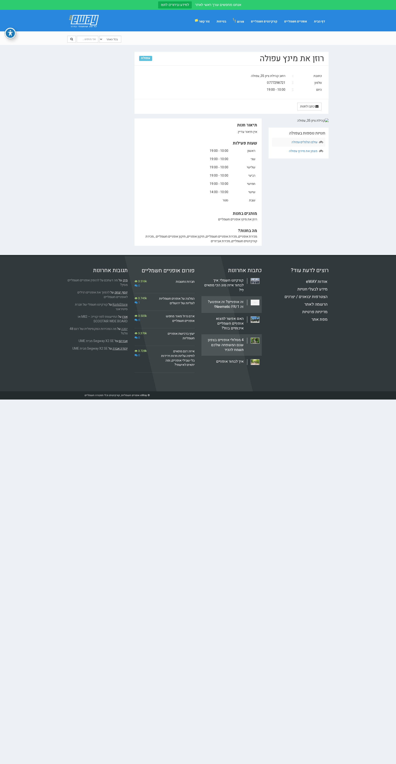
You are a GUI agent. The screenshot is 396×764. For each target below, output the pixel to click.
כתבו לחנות (307, 106)
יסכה (124, 328)
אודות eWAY (316, 282)
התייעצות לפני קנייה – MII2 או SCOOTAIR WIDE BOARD (103, 319)
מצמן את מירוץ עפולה (303, 151)
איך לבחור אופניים (230, 361)
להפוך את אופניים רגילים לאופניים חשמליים (102, 294)
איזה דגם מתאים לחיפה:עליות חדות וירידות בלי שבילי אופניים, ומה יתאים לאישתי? (178, 358)
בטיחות (221, 21)
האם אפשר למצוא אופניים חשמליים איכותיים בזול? (230, 323)
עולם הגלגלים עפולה (304, 142)
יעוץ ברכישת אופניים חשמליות (181, 336)
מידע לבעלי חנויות (312, 289)
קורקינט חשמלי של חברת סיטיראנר (101, 307)
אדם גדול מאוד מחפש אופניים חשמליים (180, 318)
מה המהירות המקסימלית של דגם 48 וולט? (99, 331)
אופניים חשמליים (295, 21)
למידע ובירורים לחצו (175, 4)
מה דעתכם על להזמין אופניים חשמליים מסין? (98, 282)
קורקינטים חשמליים (264, 21)
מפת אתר (319, 319)
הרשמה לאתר (315, 304)
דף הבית (319, 21)
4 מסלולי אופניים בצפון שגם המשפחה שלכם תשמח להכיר (226, 345)
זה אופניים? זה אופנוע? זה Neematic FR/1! (226, 304)
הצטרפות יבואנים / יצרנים (305, 297)
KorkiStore (120, 304)
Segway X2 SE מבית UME (96, 341)
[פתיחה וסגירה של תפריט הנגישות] (10, 33)
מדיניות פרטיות (314, 312)
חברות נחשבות (185, 281)
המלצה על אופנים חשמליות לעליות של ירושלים (177, 301)
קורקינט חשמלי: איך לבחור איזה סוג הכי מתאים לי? (224, 285)
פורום (239, 21)
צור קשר (204, 21)
